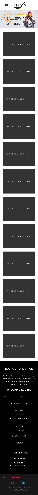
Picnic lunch (19, 344)
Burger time (19, 42)
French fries (19, 234)
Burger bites (19, 180)
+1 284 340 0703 (19, 430)
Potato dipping (19, 262)
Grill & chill (19, 152)
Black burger (19, 317)
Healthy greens (19, 289)
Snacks (19, 46)
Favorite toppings (19, 70)
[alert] (19, 397)
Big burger (19, 207)
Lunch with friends (19, 125)
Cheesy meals (19, 97)
